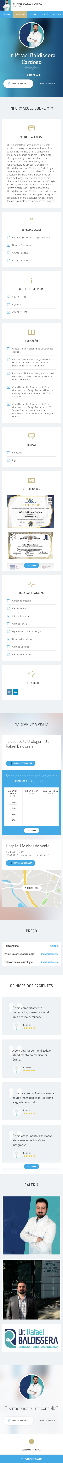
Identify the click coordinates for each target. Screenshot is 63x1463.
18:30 (13, 820)
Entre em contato (47, 83)
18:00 (13, 814)
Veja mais (31, 565)
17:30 (13, 808)
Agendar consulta (33, 1459)
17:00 (13, 802)
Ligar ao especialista (22, 763)
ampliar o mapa (31, 888)
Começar (6, 14)
